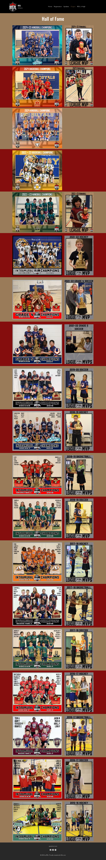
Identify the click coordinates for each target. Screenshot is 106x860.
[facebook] (50, 850)
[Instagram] (55, 850)
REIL (19, 5)
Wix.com (63, 855)
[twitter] (53, 850)
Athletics (20, 8)
